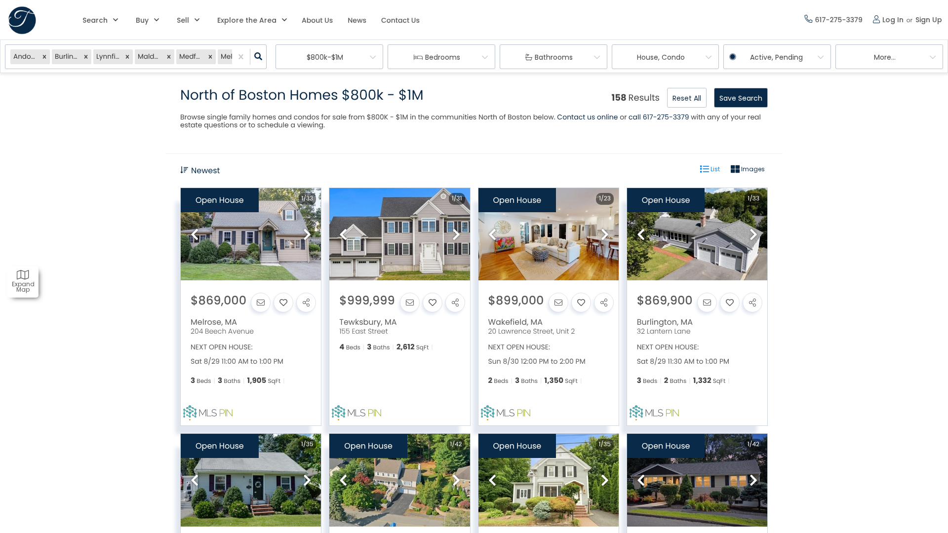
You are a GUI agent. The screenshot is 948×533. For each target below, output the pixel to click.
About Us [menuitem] (317, 20)
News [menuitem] (357, 20)
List (714, 169)
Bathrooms (554, 57)
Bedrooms (442, 57)
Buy (142, 20)
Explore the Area (246, 20)
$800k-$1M (325, 57)
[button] (44, 57)
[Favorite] (283, 302)
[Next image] (307, 235)
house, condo (661, 57)
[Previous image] (194, 235)
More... (885, 57)
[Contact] (261, 302)
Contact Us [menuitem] (400, 20)
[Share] (306, 302)
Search (95, 20)
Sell (183, 20)
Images (752, 169)
